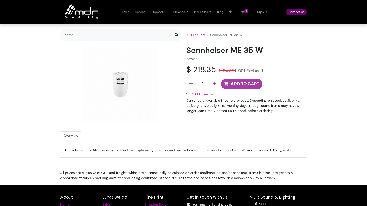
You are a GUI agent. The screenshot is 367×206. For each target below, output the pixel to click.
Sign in (262, 12)
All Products (196, 35)
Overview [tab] (70, 135)
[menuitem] (125, 12)
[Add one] (214, 84)
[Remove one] (191, 84)
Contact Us (296, 12)
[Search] (177, 35)
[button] (230, 12)
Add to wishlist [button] (203, 94)
